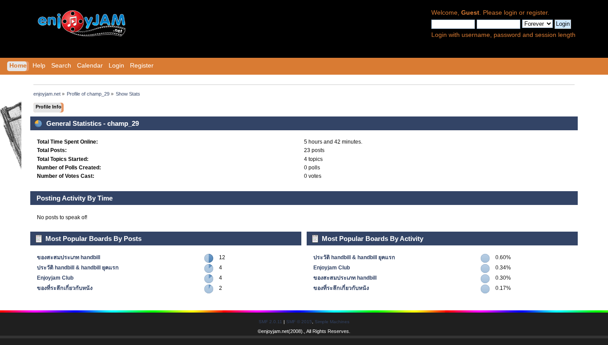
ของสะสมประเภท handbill (68, 257)
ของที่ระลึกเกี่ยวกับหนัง (65, 288)
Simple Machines (332, 321)
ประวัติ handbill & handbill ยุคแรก (78, 268)
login (510, 12)
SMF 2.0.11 (270, 321)
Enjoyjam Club (55, 278)
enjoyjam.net (274, 331)
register (537, 12)
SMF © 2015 (299, 321)
